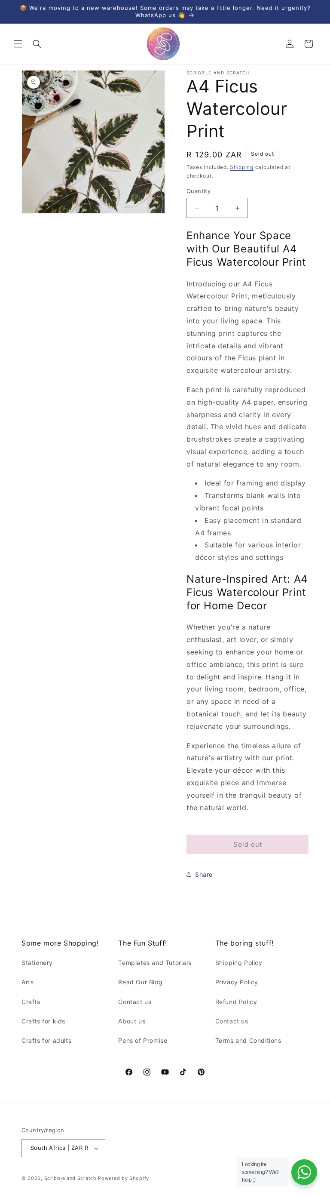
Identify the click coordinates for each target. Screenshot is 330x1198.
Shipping (242, 167)
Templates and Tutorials (154, 962)
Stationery (37, 962)
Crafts (30, 1001)
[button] (18, 43)
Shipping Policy (239, 962)
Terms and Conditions (248, 1040)
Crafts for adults (46, 1040)
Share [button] (204, 874)
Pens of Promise (142, 1040)
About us (131, 1021)
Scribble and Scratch (70, 1178)
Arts (27, 982)
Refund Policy (236, 1001)
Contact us (134, 1001)
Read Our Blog (140, 982)
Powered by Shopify (123, 1178)
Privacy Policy (236, 982)
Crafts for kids (43, 1021)
